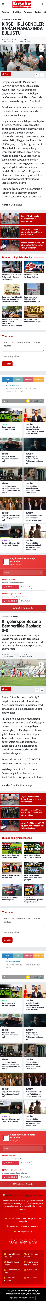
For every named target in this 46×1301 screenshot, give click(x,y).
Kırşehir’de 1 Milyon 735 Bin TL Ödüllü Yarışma (33, 320)
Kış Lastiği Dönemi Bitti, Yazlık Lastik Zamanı (11, 544)
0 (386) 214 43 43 (11, 587)
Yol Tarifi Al (26, 587)
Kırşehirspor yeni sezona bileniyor (8, 428)
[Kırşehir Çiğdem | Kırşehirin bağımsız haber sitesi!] (21, 4)
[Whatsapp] (30, 1242)
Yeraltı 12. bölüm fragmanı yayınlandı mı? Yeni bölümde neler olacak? (33, 546)
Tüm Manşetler (33, 1270)
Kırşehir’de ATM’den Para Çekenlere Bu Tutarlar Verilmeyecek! (11, 277)
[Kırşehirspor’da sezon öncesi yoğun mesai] (12, 847)
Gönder (7, 363)
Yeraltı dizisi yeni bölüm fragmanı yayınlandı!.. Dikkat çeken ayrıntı (33, 489)
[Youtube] (25, 1242)
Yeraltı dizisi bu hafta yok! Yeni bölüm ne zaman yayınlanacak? (34, 517)
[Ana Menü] (3, 4)
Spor (4, 424)
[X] (16, 1242)
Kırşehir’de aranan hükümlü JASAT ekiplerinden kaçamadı (32, 299)
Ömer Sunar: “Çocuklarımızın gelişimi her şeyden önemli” (33, 899)
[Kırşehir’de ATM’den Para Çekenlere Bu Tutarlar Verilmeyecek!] (12, 267)
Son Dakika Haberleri (10, 1279)
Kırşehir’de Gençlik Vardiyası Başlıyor (31, 276)
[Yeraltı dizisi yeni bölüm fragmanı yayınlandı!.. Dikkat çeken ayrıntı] (35, 474)
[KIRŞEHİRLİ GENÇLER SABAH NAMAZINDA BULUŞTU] (23, 57)
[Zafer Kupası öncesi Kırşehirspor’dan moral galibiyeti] (34, 867)
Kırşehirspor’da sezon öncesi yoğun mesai (10, 856)
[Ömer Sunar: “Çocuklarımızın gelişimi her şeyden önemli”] (34, 889)
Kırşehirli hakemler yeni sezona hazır (11, 876)
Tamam (32, 1298)
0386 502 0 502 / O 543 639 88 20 (24, 1226)
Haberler (6, 19)
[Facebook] (11, 1242)
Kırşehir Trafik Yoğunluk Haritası (31, 1263)
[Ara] (41, 4)
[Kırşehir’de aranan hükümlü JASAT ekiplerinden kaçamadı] (34, 289)
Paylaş (7, 74)
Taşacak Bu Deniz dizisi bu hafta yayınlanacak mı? (11, 517)
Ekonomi (28, 12)
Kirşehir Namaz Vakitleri (11, 1263)
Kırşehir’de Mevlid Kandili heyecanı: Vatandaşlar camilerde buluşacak (12, 299)
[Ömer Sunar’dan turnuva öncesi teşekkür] (12, 889)
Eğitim (38, 12)
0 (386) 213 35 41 (11, 601)
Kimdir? (29, 424)
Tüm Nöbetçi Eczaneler (24, 608)
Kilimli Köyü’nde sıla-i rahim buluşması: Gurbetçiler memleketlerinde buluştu (12, 322)
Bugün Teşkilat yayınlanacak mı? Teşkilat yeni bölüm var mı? (35, 459)
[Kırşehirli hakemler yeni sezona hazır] (12, 867)
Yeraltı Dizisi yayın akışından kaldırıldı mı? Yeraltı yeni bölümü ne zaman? (11, 489)
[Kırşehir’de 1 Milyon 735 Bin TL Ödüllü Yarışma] (34, 311)
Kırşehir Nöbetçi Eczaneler (12, 1255)
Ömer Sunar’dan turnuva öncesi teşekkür (11, 898)
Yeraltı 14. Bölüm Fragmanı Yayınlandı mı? (10, 458)
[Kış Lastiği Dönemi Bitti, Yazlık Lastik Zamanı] (11, 531)
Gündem (6, 12)
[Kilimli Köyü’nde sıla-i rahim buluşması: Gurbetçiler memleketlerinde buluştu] (12, 311)
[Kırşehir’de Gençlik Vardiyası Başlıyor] (34, 267)
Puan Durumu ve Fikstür (12, 1271)
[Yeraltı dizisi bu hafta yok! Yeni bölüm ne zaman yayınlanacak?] (35, 503)
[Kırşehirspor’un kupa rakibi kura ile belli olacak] (34, 847)
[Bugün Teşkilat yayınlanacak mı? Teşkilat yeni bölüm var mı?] (35, 444)
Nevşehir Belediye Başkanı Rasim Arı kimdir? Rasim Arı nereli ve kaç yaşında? (35, 430)
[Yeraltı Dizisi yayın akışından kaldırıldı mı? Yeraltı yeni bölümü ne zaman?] (11, 474)
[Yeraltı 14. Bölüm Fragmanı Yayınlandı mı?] (11, 444)
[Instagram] (21, 1242)
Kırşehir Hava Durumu (31, 1255)
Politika (17, 12)
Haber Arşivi (32, 1278)
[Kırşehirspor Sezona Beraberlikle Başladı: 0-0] (23, 672)
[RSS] (34, 1242)
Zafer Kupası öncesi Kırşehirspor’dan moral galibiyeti (33, 877)
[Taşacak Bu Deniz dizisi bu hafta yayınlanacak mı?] (11, 503)
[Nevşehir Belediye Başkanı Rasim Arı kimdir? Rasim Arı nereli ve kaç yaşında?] (35, 415)
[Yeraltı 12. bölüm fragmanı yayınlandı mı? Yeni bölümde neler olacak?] (35, 531)
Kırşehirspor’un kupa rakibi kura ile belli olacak (33, 856)
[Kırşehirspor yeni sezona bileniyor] (11, 415)
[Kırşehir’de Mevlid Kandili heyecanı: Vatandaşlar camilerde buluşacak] (12, 289)
